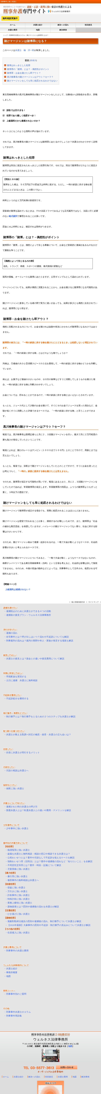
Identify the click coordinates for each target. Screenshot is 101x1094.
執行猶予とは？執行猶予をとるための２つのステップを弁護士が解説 (40, 716)
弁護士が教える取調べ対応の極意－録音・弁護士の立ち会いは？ (38, 734)
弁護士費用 (12, 30)
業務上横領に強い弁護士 (19, 903)
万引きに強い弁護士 (17, 891)
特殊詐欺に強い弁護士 (18, 899)
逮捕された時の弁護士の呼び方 (21, 806)
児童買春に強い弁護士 (18, 869)
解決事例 (63, 30)
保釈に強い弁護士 (15, 788)
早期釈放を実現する (16, 676)
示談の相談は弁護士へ (17, 770)
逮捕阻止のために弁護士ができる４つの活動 (28, 611)
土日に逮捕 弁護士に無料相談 (21, 680)
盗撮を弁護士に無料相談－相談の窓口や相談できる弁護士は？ (38, 854)
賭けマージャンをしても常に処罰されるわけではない (32, 81)
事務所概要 (11, 972)
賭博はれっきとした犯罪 (18, 65)
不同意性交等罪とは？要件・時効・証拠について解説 (34, 865)
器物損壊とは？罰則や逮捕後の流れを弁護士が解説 (33, 906)
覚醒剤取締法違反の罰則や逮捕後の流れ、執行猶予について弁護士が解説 (44, 921)
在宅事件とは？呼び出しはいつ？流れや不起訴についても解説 (37, 637)
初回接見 (88, 25)
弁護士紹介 (37, 25)
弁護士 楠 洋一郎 (24, 50)
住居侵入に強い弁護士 (18, 932)
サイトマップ (93, 602)
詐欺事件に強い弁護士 (18, 895)
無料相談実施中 (10, 18)
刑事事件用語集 (14, 1016)
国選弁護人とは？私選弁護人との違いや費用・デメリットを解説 (38, 810)
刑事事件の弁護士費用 (17, 950)
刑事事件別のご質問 (16, 994)
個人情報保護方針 (78, 602)
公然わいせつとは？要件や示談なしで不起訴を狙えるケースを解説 (41, 857)
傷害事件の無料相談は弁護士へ (23, 880)
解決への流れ (63, 25)
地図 (38, 30)
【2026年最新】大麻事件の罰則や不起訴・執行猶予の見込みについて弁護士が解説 (48, 925)
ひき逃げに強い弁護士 (18, 914)
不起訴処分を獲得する (17, 698)
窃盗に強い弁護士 (16, 887)
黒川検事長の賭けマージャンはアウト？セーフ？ (30, 77)
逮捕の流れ (11, 633)
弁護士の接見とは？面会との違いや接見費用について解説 (35, 658)
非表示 (33, 60)
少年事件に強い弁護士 (17, 828)
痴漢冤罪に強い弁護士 (18, 850)
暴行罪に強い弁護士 (17, 876)
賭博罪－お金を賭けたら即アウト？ (24, 73)
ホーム (12, 25)
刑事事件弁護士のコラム (17, 35)
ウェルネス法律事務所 (50, 1039)
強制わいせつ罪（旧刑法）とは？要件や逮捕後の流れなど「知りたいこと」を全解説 (49, 861)
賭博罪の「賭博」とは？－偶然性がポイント (28, 69)
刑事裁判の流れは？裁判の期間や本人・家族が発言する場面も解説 (39, 640)
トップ (5, 35)
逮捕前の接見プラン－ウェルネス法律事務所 (28, 615)
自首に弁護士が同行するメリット (23, 752)
